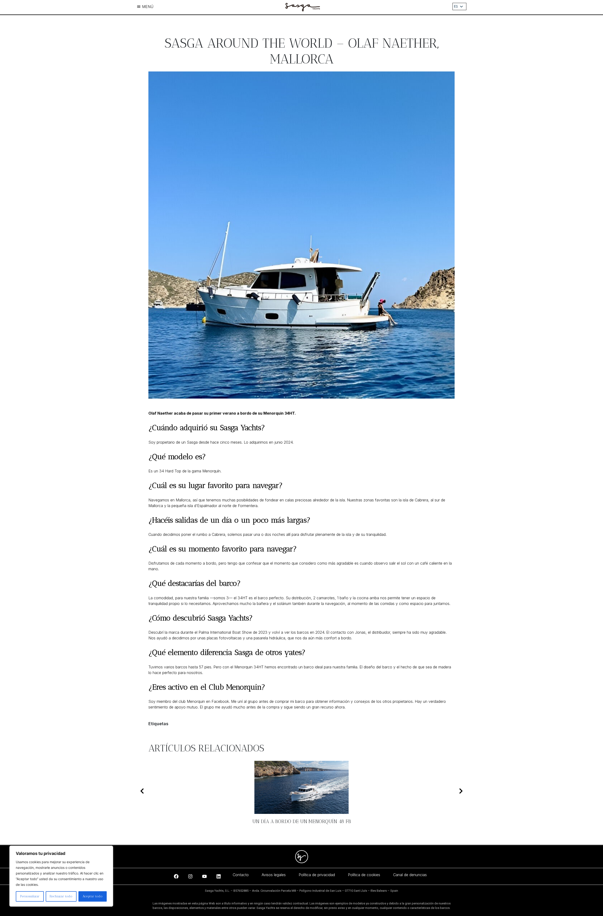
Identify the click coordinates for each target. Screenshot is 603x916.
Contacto (241, 874)
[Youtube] (204, 876)
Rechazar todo (61, 896)
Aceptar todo (92, 896)
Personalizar (30, 896)
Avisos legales (274, 874)
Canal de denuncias (410, 874)
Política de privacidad (317, 874)
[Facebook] (176, 876)
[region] (61, 876)
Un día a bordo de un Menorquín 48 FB (301, 821)
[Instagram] (190, 876)
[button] (142, 791)
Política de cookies (364, 874)
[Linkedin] (218, 876)
